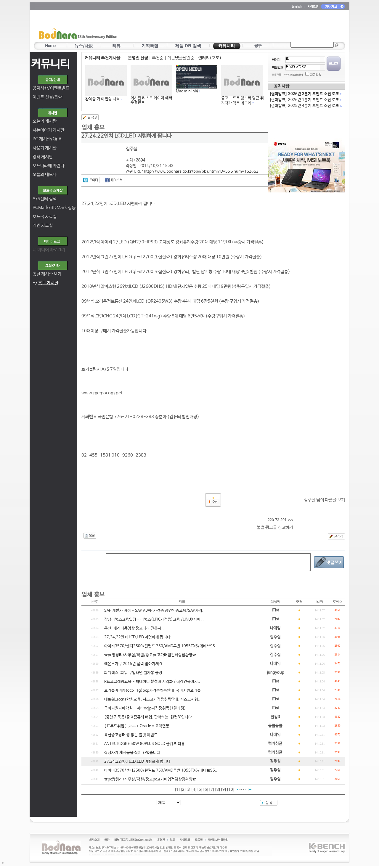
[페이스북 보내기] (114, 180)
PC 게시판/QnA (47, 139)
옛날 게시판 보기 (47, 274)
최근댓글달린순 (180, 57)
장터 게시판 (43, 156)
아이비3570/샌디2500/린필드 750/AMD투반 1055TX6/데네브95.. (160, 646)
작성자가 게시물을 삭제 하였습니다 (132, 753)
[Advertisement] (224, 27)
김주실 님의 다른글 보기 (324, 499)
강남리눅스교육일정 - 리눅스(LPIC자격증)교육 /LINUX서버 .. (154, 619)
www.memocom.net (101, 393)
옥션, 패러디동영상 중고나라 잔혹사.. (134, 628)
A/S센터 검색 (45, 198)
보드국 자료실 (45, 216)
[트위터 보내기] (90, 180)
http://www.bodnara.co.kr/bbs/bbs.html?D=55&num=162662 (201, 171)
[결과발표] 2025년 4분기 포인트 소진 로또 (305, 106)
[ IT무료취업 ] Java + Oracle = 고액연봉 (136, 726)
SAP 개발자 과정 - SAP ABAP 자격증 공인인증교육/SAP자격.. (154, 610)
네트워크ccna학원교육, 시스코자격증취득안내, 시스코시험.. (152, 699)
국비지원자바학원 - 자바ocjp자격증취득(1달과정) (145, 708)
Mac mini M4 (187, 91)
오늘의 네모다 (45, 174)
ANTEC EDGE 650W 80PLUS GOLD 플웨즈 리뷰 (144, 744)
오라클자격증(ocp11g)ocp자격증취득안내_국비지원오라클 (152, 690)
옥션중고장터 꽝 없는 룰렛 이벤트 (131, 735)
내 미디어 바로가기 (49, 249)
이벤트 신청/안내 (47, 96)
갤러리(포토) (209, 57)
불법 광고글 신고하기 (275, 527)
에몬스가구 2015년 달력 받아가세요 (133, 664)
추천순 (157, 57)
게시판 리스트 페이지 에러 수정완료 (151, 100)
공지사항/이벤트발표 (51, 88)
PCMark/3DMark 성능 (54, 207)
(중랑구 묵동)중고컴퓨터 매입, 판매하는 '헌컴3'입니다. (148, 717)
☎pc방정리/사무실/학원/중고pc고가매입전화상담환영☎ (150, 655)
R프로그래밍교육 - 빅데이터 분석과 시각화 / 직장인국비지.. (152, 681)
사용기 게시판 (45, 147)
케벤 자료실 (43, 225)
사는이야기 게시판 (48, 130)
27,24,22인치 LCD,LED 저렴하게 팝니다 (137, 637)
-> (45, 282)
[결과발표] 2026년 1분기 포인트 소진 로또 (305, 100)
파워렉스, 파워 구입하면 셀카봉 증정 (133, 673)
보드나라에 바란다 (48, 165)
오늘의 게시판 (45, 121)
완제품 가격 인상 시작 (102, 99)
